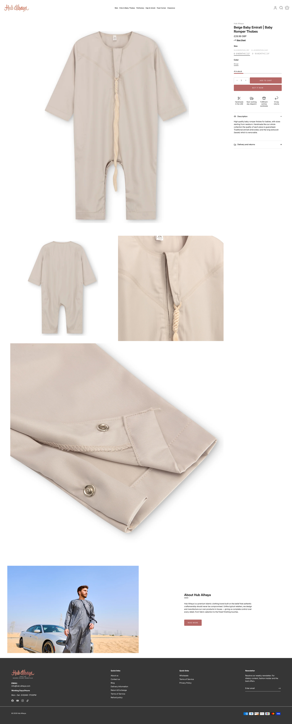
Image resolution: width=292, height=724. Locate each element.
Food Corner (161, 8)
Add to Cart (266, 80)
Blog (113, 683)
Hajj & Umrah (150, 8)
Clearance (171, 8)
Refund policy (117, 697)
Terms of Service (118, 694)
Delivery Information (119, 686)
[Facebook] (12, 700)
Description (242, 116)
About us (114, 675)
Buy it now (257, 88)
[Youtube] (17, 700)
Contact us (115, 679)
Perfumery (140, 8)
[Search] (281, 7)
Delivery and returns (246, 144)
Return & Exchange (119, 690)
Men (116, 8)
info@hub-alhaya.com (20, 686)
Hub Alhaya (239, 23)
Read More (193, 623)
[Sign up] (279, 688)
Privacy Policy (185, 683)
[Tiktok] (27, 700)
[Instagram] (22, 700)
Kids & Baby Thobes (127, 8)
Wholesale (183, 675)
